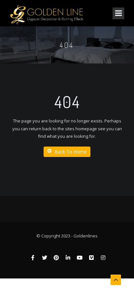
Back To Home (71, 152)
